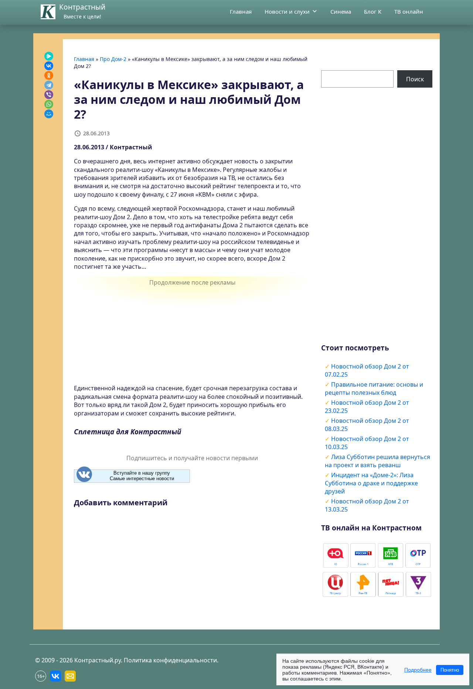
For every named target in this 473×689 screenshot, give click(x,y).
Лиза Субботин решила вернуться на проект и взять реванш (377, 461)
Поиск (415, 79)
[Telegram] (48, 85)
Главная (241, 11)
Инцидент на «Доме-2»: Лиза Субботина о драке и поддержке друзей (371, 483)
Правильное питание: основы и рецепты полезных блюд (374, 388)
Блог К (372, 11)
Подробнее (418, 670)
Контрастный (82, 7)
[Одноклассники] (48, 75)
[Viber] (48, 94)
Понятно (449, 670)
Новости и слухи (287, 11)
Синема (340, 11)
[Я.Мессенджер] (48, 56)
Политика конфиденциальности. (171, 660)
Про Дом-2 (113, 58)
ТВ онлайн (408, 11)
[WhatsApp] (48, 104)
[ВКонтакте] (48, 65)
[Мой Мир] (48, 113)
